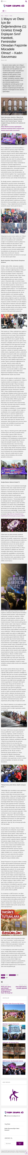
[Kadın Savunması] (14, 6)
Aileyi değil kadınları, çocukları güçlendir (21, 987)
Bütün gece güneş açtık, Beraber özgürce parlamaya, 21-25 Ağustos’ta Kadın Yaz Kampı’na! (6, 989)
